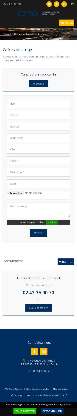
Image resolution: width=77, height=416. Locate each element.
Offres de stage (38, 33)
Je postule (38, 83)
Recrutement (20, 33)
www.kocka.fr (60, 395)
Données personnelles (37, 388)
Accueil (7, 33)
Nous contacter (38, 308)
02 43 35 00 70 (38, 292)
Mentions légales (13, 388)
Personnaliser (52, 411)
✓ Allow (51, 222)
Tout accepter (25, 411)
